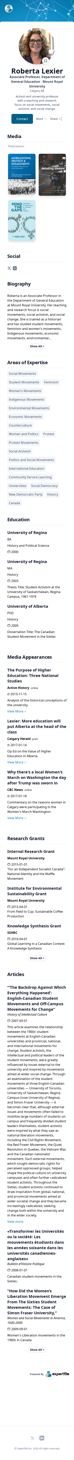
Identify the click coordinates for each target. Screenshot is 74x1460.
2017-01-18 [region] (18, 796)
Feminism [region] (51, 382)
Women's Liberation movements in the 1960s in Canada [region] (36, 1337)
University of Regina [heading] (27, 532)
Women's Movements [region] (25, 391)
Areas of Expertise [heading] (27, 362)
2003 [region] (14, 581)
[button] (9, 268)
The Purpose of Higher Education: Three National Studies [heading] (32, 675)
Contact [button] (22, 119)
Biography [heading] (19, 284)
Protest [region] (48, 434)
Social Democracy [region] (44, 486)
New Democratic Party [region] (25, 494)
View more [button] (15, 1221)
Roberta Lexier (37, 71)
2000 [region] (14, 552)
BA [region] (9, 539)
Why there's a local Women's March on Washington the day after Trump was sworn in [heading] (36, 777)
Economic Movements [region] (25, 417)
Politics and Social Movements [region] (31, 460)
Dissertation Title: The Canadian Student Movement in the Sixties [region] (31, 634)
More (39, 119)
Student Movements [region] (24, 382)
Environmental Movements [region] (29, 408)
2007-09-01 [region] (19, 1021)
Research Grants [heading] (25, 838)
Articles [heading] (15, 974)
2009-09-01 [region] (19, 1329)
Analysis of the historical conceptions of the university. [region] (37, 702)
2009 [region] (14, 625)
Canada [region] (14, 503)
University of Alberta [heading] (27, 606)
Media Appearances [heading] (29, 657)
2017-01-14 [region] (18, 745)
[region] (37, 91)
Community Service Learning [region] (30, 477)
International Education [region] (26, 468)
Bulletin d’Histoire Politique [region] (25, 1264)
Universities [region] (17, 486)
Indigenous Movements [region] (26, 399)
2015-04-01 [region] (19, 907)
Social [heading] (13, 256)
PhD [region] (10, 613)
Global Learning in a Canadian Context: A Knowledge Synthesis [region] (36, 946)
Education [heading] (18, 519)
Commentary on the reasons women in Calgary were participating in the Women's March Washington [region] (36, 807)
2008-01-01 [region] (19, 1270)
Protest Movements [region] (23, 442)
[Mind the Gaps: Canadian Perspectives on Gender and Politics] (22, 220)
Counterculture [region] (20, 425)
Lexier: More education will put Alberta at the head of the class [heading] (36, 726)
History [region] (52, 494)
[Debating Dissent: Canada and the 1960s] (52, 175)
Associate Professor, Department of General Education (37, 81)
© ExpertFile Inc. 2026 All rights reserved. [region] (37, 1448)
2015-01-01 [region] (19, 864)
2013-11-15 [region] (18, 694)
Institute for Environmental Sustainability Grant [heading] (34, 891)
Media (14, 136)
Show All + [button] (37, 346)
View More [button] (15, 711)
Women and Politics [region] (23, 434)
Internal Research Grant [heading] (31, 851)
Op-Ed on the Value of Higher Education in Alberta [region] (29, 753)
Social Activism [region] (20, 451)
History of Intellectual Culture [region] (27, 1014)
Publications (16, 146)
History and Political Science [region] (28, 545)
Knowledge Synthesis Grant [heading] (34, 926)
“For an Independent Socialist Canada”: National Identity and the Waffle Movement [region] (36, 874)
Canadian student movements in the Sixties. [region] (34, 1278)
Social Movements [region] (22, 373)
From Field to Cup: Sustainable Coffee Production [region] (35, 913)
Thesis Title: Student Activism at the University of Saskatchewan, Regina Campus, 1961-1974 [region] (33, 592)
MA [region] (9, 568)
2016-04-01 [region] (19, 939)
